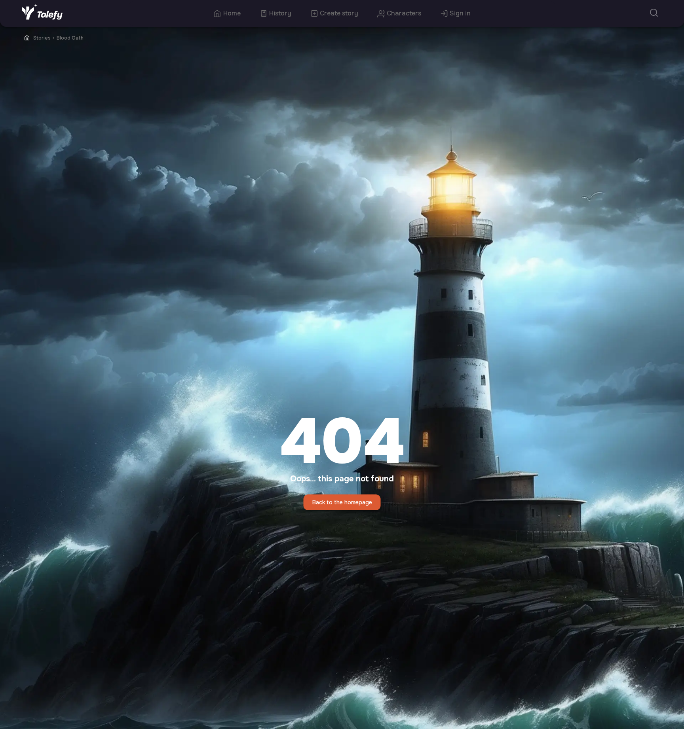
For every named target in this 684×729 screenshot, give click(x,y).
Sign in (460, 13)
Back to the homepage (342, 502)
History (280, 13)
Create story (339, 13)
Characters (404, 13)
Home (232, 13)
